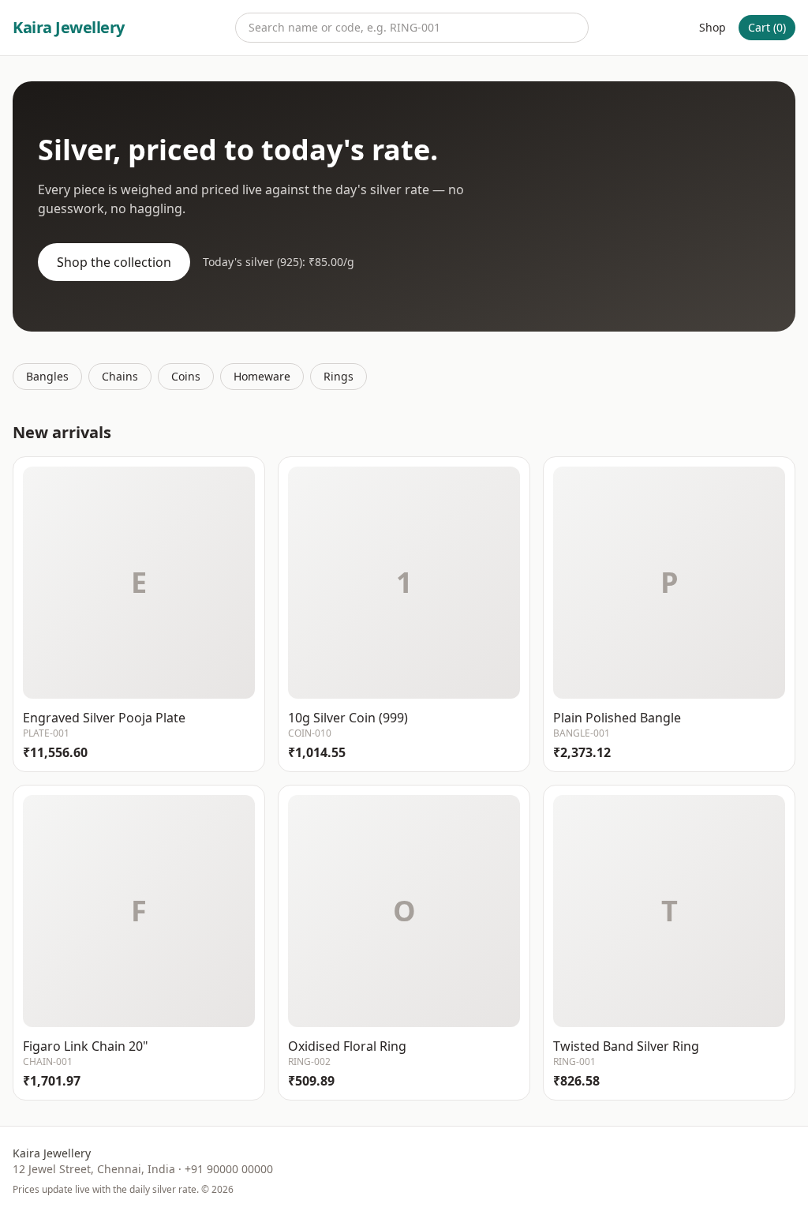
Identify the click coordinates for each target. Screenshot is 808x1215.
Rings (339, 376)
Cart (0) (767, 27)
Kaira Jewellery (69, 27)
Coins (185, 376)
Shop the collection (114, 262)
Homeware (262, 376)
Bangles (47, 376)
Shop (712, 27)
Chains (120, 376)
